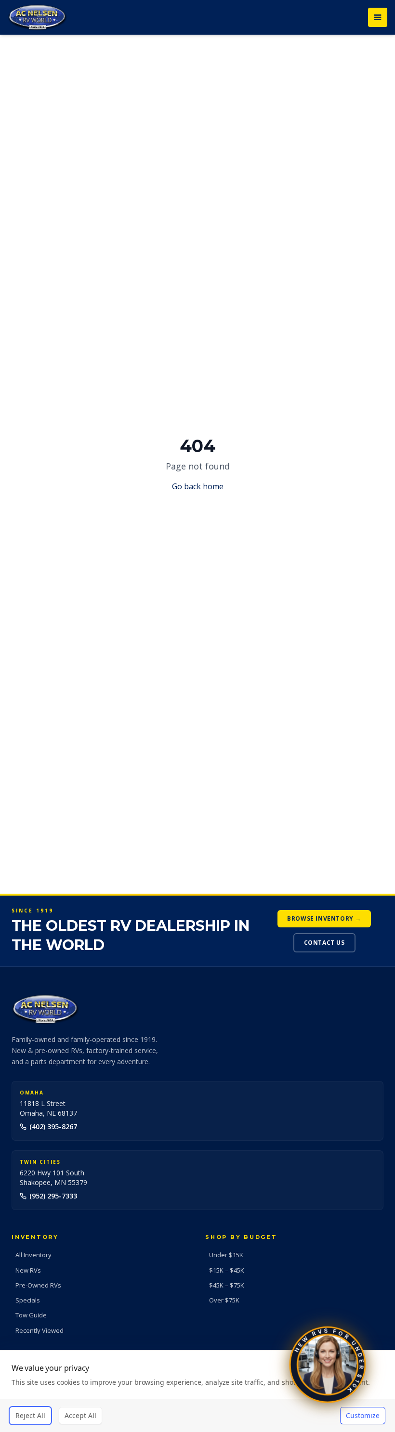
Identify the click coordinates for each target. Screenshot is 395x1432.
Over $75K (224, 1300)
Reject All (30, 1415)
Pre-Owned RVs (38, 1285)
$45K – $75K (226, 1285)
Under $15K (226, 1254)
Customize (363, 1415)
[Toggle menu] (377, 17)
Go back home (198, 486)
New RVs (28, 1270)
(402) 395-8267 (53, 1126)
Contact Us (324, 942)
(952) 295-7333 (53, 1195)
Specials (27, 1300)
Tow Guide (31, 1315)
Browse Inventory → (324, 918)
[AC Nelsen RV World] (37, 17)
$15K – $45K (226, 1270)
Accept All (80, 1415)
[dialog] (197, 1391)
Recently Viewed (39, 1330)
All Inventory (33, 1254)
